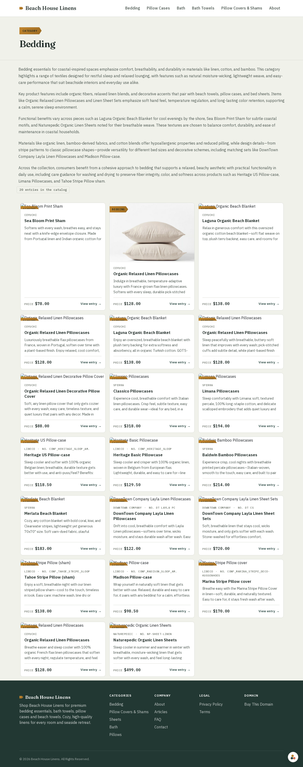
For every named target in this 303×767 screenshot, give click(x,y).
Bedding (132, 8)
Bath (181, 8)
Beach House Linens (50, 8)
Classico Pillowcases (133, 391)
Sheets (115, 719)
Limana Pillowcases (220, 391)
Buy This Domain (258, 704)
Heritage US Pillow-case (47, 454)
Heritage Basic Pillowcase (138, 454)
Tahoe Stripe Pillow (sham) (49, 577)
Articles (160, 711)
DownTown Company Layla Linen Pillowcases (143, 516)
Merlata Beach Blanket (45, 513)
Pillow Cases (158, 8)
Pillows (115, 734)
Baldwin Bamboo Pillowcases (229, 454)
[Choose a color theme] (293, 757)
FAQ (157, 719)
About (274, 8)
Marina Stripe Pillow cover (226, 581)
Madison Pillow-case (132, 577)
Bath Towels (203, 8)
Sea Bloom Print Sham (44, 220)
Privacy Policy (211, 704)
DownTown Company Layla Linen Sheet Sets (238, 516)
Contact (161, 727)
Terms (204, 711)
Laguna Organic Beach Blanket (230, 220)
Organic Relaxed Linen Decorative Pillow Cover (62, 393)
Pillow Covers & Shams (241, 8)
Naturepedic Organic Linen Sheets (145, 640)
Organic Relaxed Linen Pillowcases (145, 273)
